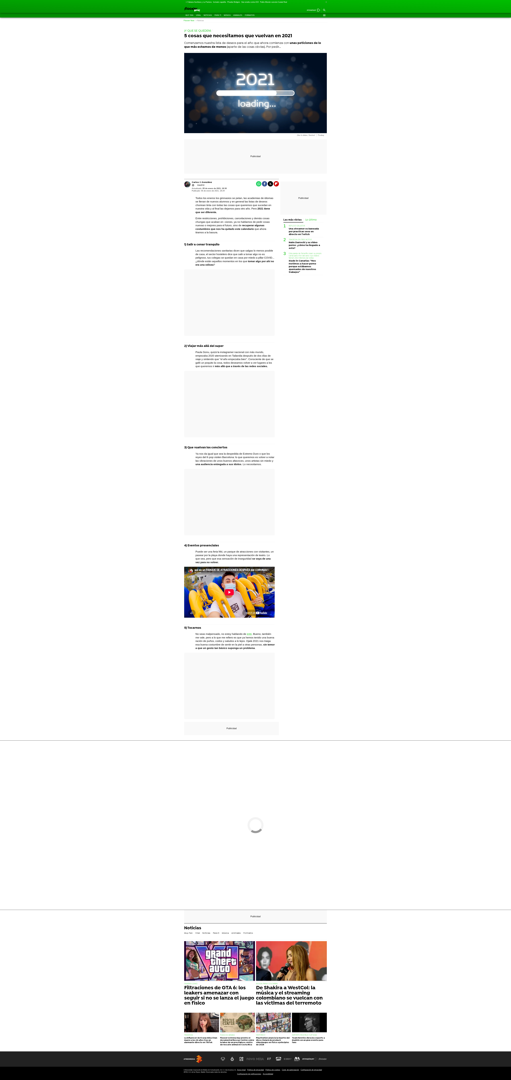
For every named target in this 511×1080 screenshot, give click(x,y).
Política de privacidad (255, 1070)
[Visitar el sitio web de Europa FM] (288, 1059)
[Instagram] (193, 185)
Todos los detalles (227, 1035)
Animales (237, 15)
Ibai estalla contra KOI (250, 2)
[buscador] (324, 10)
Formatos (250, 15)
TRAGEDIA (188, 1035)
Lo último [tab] (311, 219)
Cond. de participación (290, 1070)
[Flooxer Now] (202, 9)
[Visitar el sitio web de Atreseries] (269, 1059)
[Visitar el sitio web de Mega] (260, 1059)
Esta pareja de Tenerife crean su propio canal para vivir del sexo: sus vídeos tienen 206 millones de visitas (305, 255)
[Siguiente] (325, 2)
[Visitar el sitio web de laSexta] (232, 1059)
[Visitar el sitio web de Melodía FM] (297, 1059)
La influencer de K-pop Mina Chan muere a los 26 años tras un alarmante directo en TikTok (200, 1040)
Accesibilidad (268, 1074)
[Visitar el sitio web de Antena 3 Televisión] (223, 1059)
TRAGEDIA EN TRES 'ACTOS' (300, 239)
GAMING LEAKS (190, 984)
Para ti (218, 15)
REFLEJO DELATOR (297, 226)
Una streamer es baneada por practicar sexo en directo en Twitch (304, 231)
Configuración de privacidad (311, 1070)
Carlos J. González (202, 182)
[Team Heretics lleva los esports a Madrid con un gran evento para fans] (309, 1023)
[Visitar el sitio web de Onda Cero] (279, 1059)
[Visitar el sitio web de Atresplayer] (310, 1059)
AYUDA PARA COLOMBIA (267, 984)
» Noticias (200, 21)
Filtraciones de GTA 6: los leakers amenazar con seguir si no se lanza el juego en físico (219, 995)
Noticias (208, 15)
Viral (198, 15)
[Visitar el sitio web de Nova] (251, 1059)
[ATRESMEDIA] (193, 1059)
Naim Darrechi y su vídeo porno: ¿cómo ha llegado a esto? (304, 245)
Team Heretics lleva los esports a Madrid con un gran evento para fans (308, 1040)
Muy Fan (189, 15)
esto (249, 634)
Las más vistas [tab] (292, 219)
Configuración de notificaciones (249, 1074)
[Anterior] (185, 2)
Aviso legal (241, 1070)
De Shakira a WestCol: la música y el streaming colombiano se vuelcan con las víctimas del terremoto (289, 995)
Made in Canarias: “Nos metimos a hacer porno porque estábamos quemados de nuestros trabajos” (302, 266)
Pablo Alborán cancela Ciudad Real (273, 2)
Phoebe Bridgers (233, 2)
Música (227, 15)
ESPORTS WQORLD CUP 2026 (304, 1035)
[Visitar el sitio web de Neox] (241, 1059)
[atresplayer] (312, 10)
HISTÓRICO (260, 1035)
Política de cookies (272, 1070)
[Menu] (324, 15)
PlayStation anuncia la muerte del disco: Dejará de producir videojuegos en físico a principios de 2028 (273, 1041)
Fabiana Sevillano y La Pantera (199, 2)
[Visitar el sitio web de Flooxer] (323, 1059)
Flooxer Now (189, 21)
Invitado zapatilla (219, 2)
